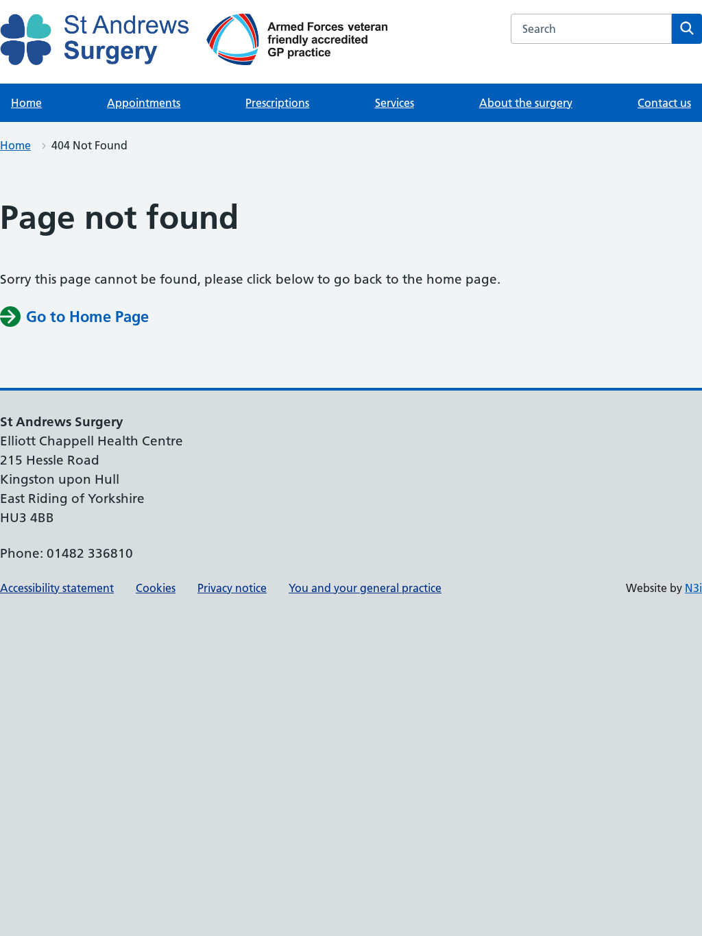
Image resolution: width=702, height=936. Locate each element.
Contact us (664, 103)
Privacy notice (232, 588)
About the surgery (525, 103)
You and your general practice (365, 588)
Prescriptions (277, 103)
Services (394, 103)
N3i (693, 588)
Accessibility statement (57, 588)
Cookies (156, 588)
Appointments (143, 103)
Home (26, 103)
